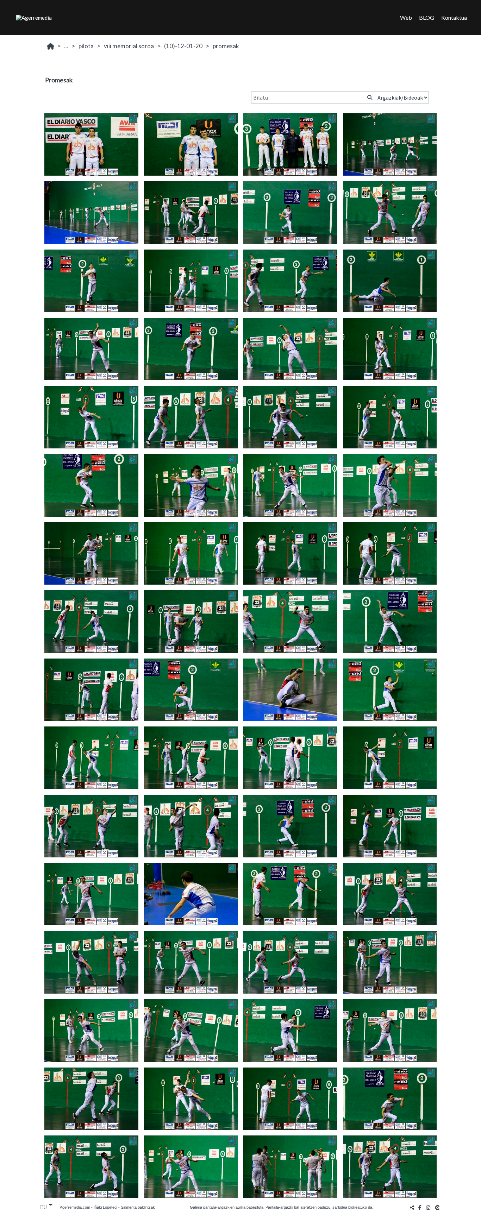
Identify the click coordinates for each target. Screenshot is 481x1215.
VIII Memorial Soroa (129, 46)
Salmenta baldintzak (138, 1207)
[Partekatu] (412, 1207)
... (66, 46)
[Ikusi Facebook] (420, 1207)
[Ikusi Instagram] (428, 1207)
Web (406, 17)
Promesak (226, 46)
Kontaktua (454, 17)
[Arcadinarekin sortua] (438, 1207)
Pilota (86, 46)
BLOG (426, 17)
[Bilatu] (369, 97)
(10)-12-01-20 (183, 46)
